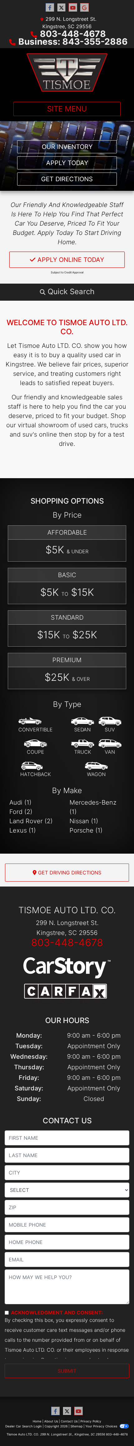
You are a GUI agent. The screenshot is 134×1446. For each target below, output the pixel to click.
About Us (51, 1421)
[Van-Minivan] (110, 747)
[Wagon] (96, 769)
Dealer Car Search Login (23, 1426)
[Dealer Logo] (67, 72)
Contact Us (69, 1421)
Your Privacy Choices (101, 1426)
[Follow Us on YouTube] (73, 7)
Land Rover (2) (31, 821)
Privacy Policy (90, 1421)
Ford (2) (20, 811)
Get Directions (67, 179)
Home (37, 1421)
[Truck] (82, 747)
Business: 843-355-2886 (72, 41)
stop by (85, 434)
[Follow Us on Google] (84, 7)
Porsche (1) (86, 830)
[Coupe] (35, 747)
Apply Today (67, 163)
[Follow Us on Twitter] (61, 7)
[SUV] (110, 724)
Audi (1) (20, 802)
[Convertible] (35, 724)
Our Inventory (67, 146)
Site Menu (67, 108)
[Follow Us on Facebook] (49, 7)
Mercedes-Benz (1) (93, 807)
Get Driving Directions (68, 872)
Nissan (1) (83, 821)
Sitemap (76, 1426)
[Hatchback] (35, 769)
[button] (67, 292)
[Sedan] (82, 724)
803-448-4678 (73, 34)
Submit (67, 1371)
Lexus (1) (22, 830)
